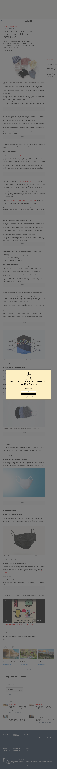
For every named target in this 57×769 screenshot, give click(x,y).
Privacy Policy (31, 397)
